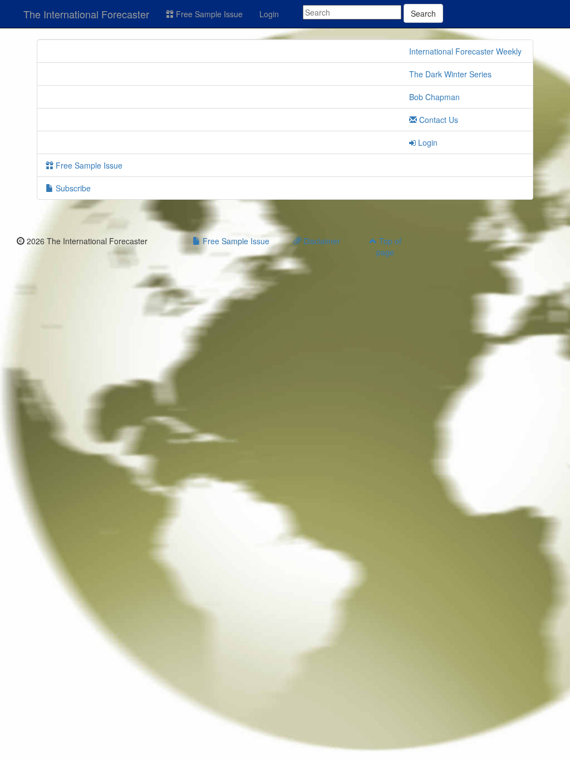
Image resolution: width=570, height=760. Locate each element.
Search (423, 13)
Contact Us (437, 119)
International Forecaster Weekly (465, 51)
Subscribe (72, 188)
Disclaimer (320, 240)
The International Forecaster (86, 14)
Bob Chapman (434, 96)
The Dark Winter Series (450, 74)
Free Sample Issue (208, 13)
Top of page (388, 246)
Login (269, 13)
